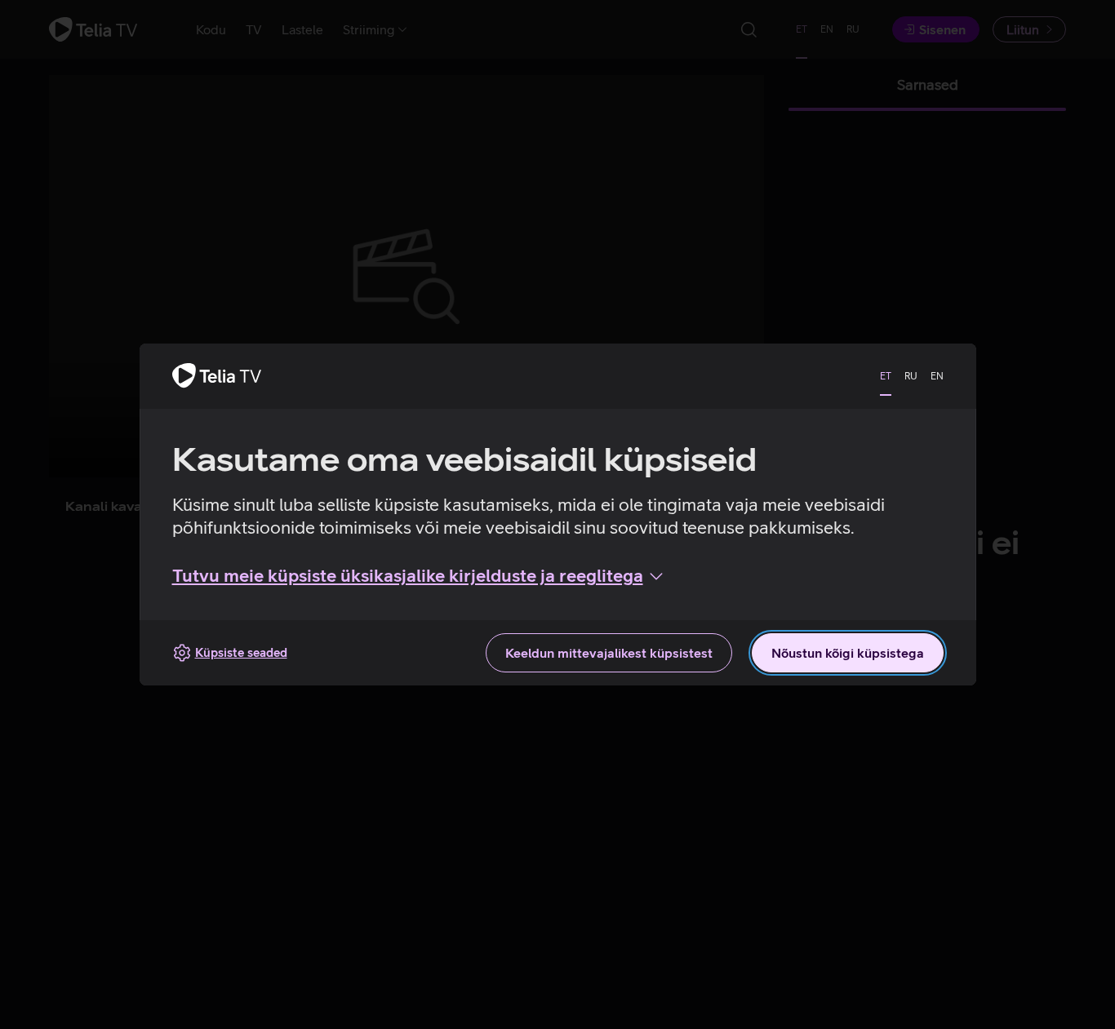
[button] (419, 576)
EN (937, 376)
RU (910, 376)
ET (885, 376)
